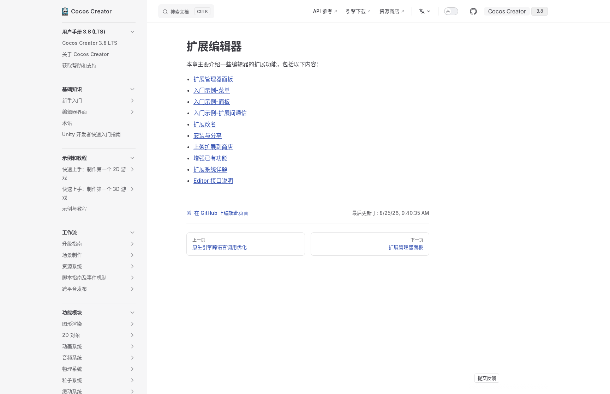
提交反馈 (487, 378)
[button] (99, 31)
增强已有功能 (210, 158)
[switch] (451, 11)
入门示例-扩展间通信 (220, 112)
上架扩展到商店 (213, 146)
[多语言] (425, 11)
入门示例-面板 (211, 101)
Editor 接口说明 (213, 180)
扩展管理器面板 (213, 79)
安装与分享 (207, 135)
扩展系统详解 (210, 169)
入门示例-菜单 (211, 90)
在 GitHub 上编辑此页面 (221, 213)
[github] (473, 11)
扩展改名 (204, 124)
